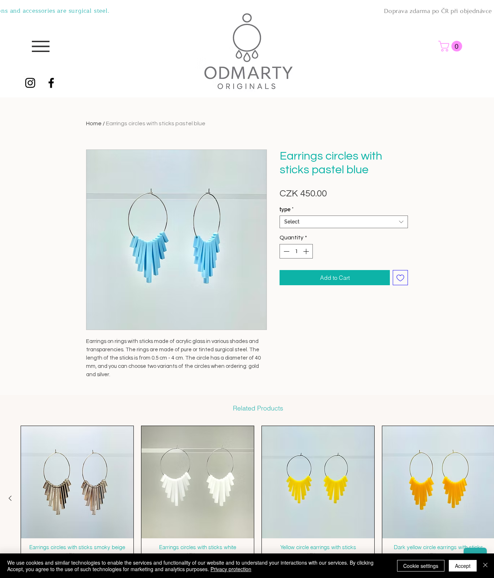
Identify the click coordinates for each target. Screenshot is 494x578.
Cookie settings (420, 565)
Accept (462, 565)
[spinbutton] (296, 251)
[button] (451, 46)
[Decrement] (286, 251)
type (287, 209)
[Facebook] (51, 83)
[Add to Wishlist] (400, 277)
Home (94, 123)
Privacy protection (230, 569)
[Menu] (41, 46)
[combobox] (344, 222)
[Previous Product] (10, 498)
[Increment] (307, 251)
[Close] (485, 565)
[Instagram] (30, 83)
